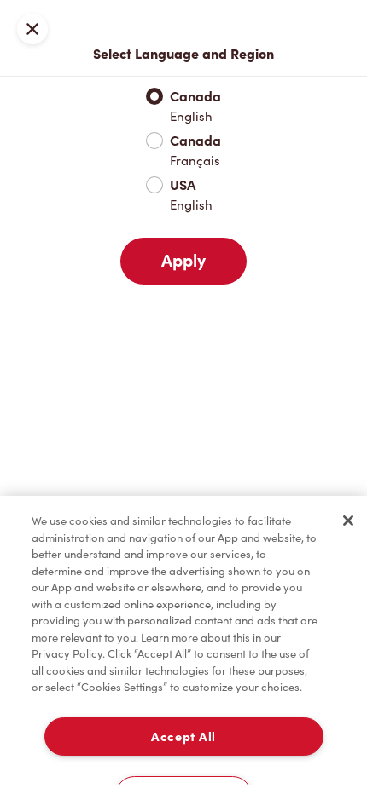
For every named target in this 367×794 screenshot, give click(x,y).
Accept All (183, 736)
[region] (183, 645)
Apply (183, 261)
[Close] (348, 520)
